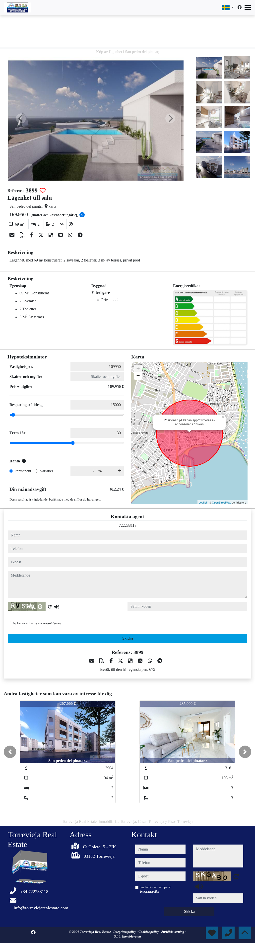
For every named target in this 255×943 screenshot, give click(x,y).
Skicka (127, 638)
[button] (10, 752)
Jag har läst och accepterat (37, 622)
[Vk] (61, 235)
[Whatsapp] (71, 235)
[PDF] (23, 235)
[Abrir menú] (248, 7)
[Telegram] (80, 235)
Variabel (46, 471)
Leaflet (203, 502)
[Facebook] (240, 7)
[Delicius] (51, 235)
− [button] (138, 376)
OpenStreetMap (221, 502)
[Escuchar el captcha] (57, 607)
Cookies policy (149, 932)
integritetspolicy (52, 622)
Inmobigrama (131, 936)
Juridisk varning (173, 932)
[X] (41, 235)
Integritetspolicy (125, 932)
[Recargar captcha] (50, 607)
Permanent (22, 471)
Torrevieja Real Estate (96, 932)
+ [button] (138, 368)
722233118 (127, 525)
